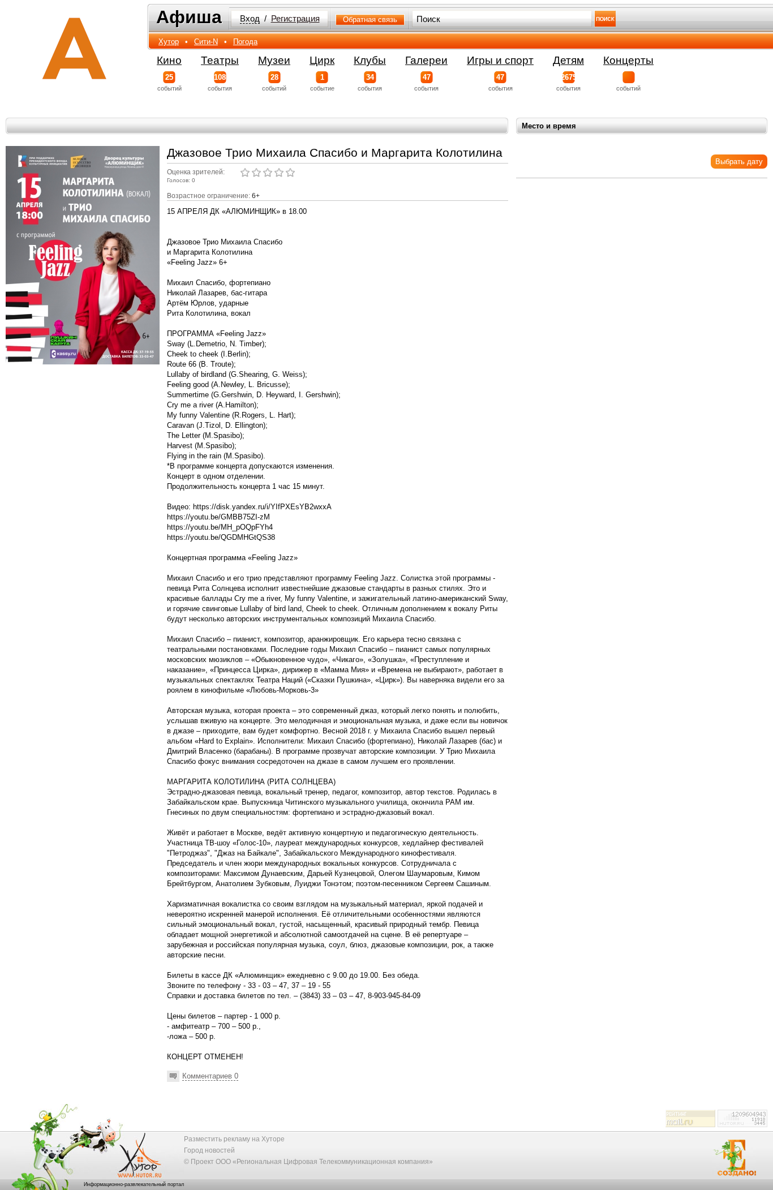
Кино (169, 60)
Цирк (322, 60)
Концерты (628, 60)
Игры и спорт (500, 60)
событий (169, 82)
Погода (245, 41)
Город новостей (209, 1150)
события (220, 82)
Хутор (168, 41)
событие (322, 82)
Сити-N (206, 41)
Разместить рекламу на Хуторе (234, 1139)
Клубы (370, 60)
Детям (568, 60)
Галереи (426, 60)
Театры (220, 60)
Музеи (274, 60)
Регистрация (295, 18)
